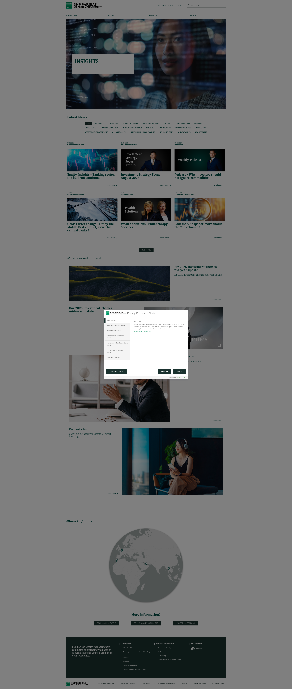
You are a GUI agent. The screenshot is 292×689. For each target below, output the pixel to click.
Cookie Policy (138, 331)
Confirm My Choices (116, 371)
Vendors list (147, 331)
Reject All (164, 371)
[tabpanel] (159, 327)
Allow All (179, 371)
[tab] (117, 320)
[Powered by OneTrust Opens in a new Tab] (177, 377)
